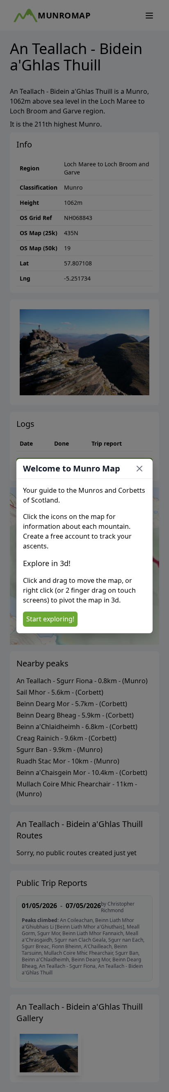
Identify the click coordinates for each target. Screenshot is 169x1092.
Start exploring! (50, 618)
